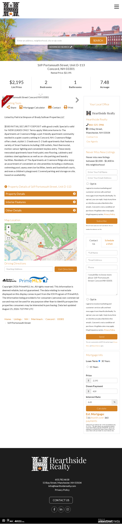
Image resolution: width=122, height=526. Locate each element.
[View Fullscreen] (8, 238)
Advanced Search (59, 47)
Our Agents (92, 141)
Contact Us (92, 136)
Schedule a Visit (109, 242)
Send (101, 336)
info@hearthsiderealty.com (62, 485)
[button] (98, 40)
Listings (18, 319)
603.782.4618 (62, 479)
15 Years (93, 366)
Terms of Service (96, 346)
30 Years (105, 361)
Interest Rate (93, 396)
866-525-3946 (96, 124)
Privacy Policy (109, 214)
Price (89, 375)
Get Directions (65, 269)
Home (7, 319)
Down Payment (94, 386)
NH (26, 319)
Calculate (101, 408)
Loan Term (92, 361)
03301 (60, 319)
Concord (50, 319)
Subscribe (102, 220)
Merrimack (37, 319)
